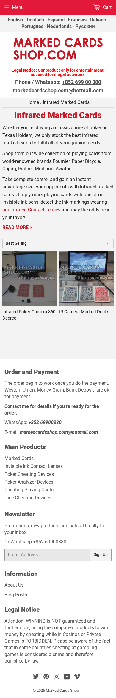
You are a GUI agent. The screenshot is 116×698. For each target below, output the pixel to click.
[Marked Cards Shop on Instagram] (56, 677)
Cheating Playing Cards (29, 490)
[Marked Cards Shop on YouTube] (67, 677)
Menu (18, 7)
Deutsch (35, 20)
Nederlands (59, 26)
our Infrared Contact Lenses (31, 210)
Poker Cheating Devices (29, 474)
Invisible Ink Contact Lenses (33, 466)
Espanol (56, 20)
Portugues (32, 26)
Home (32, 102)
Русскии (85, 26)
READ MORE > (17, 227)
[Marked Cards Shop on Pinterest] (46, 677)
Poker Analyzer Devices (28, 482)
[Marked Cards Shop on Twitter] (36, 677)
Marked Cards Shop (62, 690)
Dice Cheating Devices (27, 498)
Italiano (98, 20)
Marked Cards (19, 458)
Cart (107, 7)
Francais (77, 20)
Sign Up (101, 554)
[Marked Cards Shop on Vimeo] (77, 677)
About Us (13, 585)
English (15, 20)
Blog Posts (15, 595)
